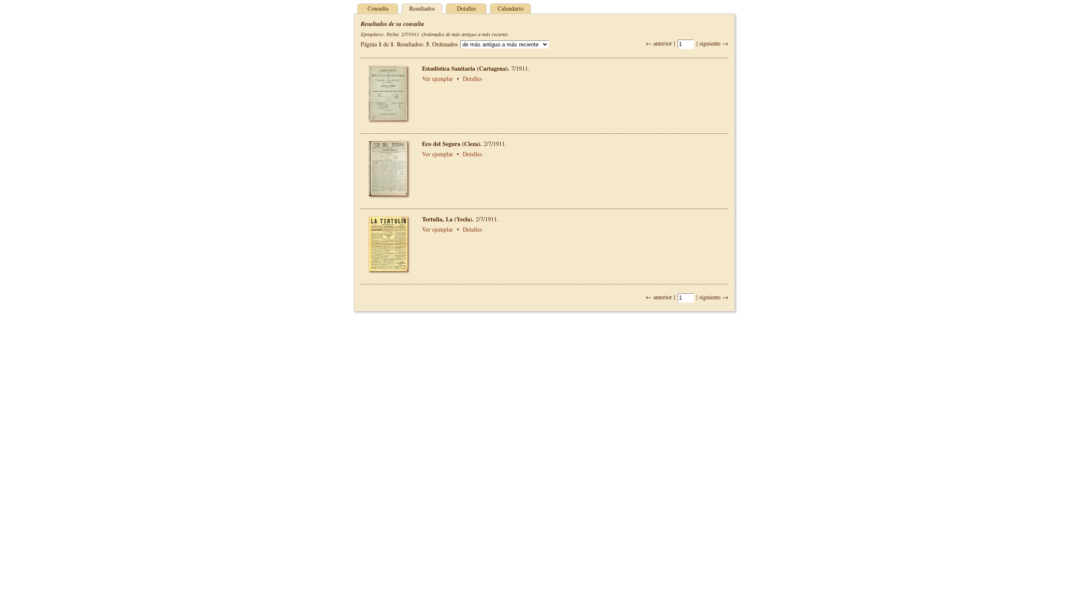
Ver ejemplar (437, 78)
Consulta (378, 8)
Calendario (511, 8)
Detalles (466, 8)
